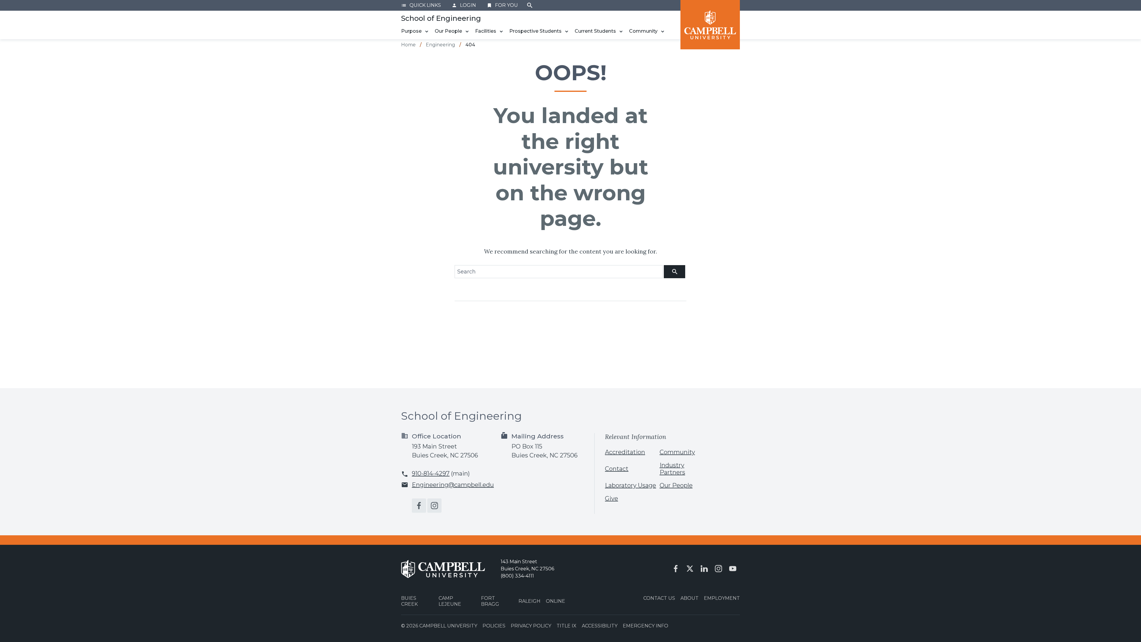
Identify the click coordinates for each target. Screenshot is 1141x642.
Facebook (419, 505)
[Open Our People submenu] (467, 31)
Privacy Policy (531, 626)
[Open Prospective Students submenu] (566, 31)
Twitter (690, 568)
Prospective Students (535, 31)
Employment (722, 598)
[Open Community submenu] (662, 31)
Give (611, 498)
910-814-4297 (431, 473)
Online (555, 601)
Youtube (733, 568)
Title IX (566, 626)
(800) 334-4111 (517, 576)
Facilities (485, 31)
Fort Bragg (490, 601)
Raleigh (529, 601)
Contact (616, 468)
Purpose (411, 31)
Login (464, 5)
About (689, 598)
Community (643, 31)
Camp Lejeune (450, 601)
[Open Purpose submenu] (426, 31)
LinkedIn (704, 568)
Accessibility (599, 626)
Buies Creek (409, 601)
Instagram (434, 505)
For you (502, 5)
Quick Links (421, 5)
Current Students (595, 31)
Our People (448, 31)
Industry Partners (672, 469)
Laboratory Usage (630, 485)
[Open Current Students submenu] (621, 31)
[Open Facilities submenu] (501, 31)
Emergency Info (645, 626)
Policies (494, 626)
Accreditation (625, 452)
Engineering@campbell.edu (453, 485)
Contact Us (659, 598)
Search (529, 5)
